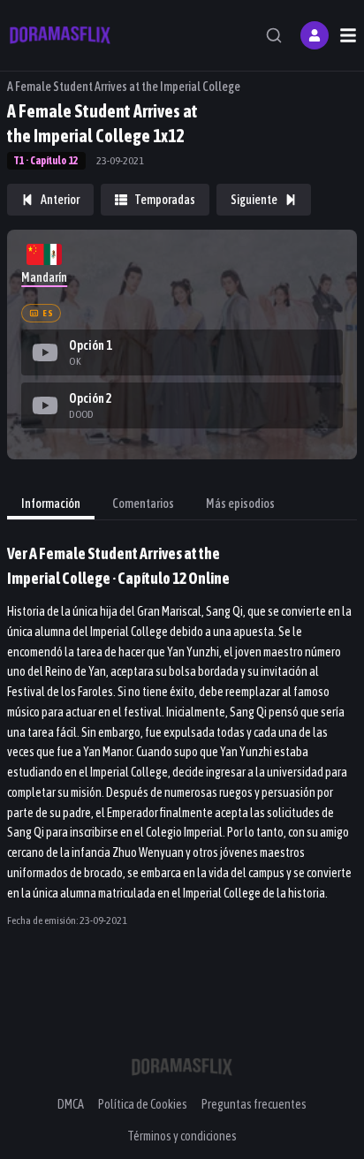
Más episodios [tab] (240, 503)
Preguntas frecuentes (254, 1104)
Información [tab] (50, 503)
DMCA (70, 1104)
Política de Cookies (142, 1104)
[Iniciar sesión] (314, 35)
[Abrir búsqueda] (274, 35)
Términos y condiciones (182, 1136)
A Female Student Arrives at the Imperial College (123, 87)
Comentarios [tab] (143, 503)
